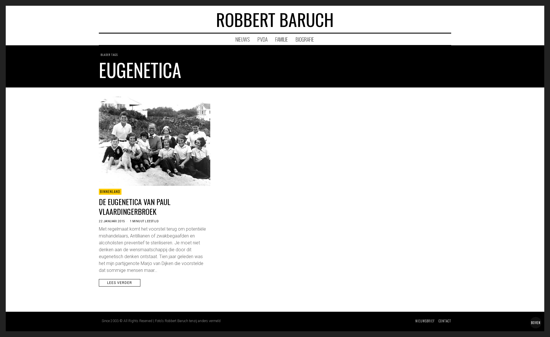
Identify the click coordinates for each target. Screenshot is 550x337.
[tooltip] (424, 19)
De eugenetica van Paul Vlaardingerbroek (134, 207)
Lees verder (119, 283)
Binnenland (110, 191)
